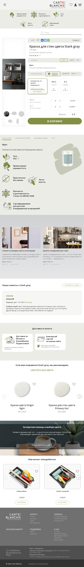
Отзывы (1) (76, 40)
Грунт (32, 521)
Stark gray (28, 302)
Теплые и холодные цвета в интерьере (18, 251)
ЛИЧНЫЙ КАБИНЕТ (14, 529)
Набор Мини (21, 491)
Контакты (57, 538)
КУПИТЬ (33, 514)
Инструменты (35, 523)
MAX (9, 555)
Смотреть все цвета (42, 370)
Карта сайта (58, 540)
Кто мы (57, 532)
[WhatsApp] (48, 40)
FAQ (31, 532)
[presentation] (4, 238)
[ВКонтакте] (42, 40)
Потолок (33, 519)
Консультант (59, 521)
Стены (32, 517)
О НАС (56, 529)
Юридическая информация (38, 564)
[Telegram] (45, 40)
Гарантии (33, 534)
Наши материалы (60, 534)
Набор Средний (62, 491)
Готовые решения (60, 517)
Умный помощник (60, 519)
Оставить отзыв (72, 285)
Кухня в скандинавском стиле (55, 251)
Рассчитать (37, 91)
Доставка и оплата (61, 536)
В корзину (21, 502)
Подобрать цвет (42, 445)
